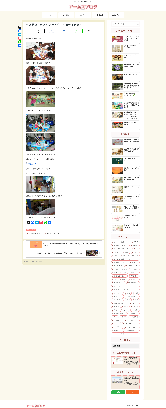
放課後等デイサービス (53, 233)
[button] (89, 31)
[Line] (20, 42)
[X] (20, 27)
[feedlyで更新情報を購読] (118, 392)
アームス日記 (31, 229)
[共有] (20, 45)
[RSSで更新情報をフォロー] (132, 392)
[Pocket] (20, 38)
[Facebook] (20, 31)
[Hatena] (20, 34)
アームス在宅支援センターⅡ (36, 233)
